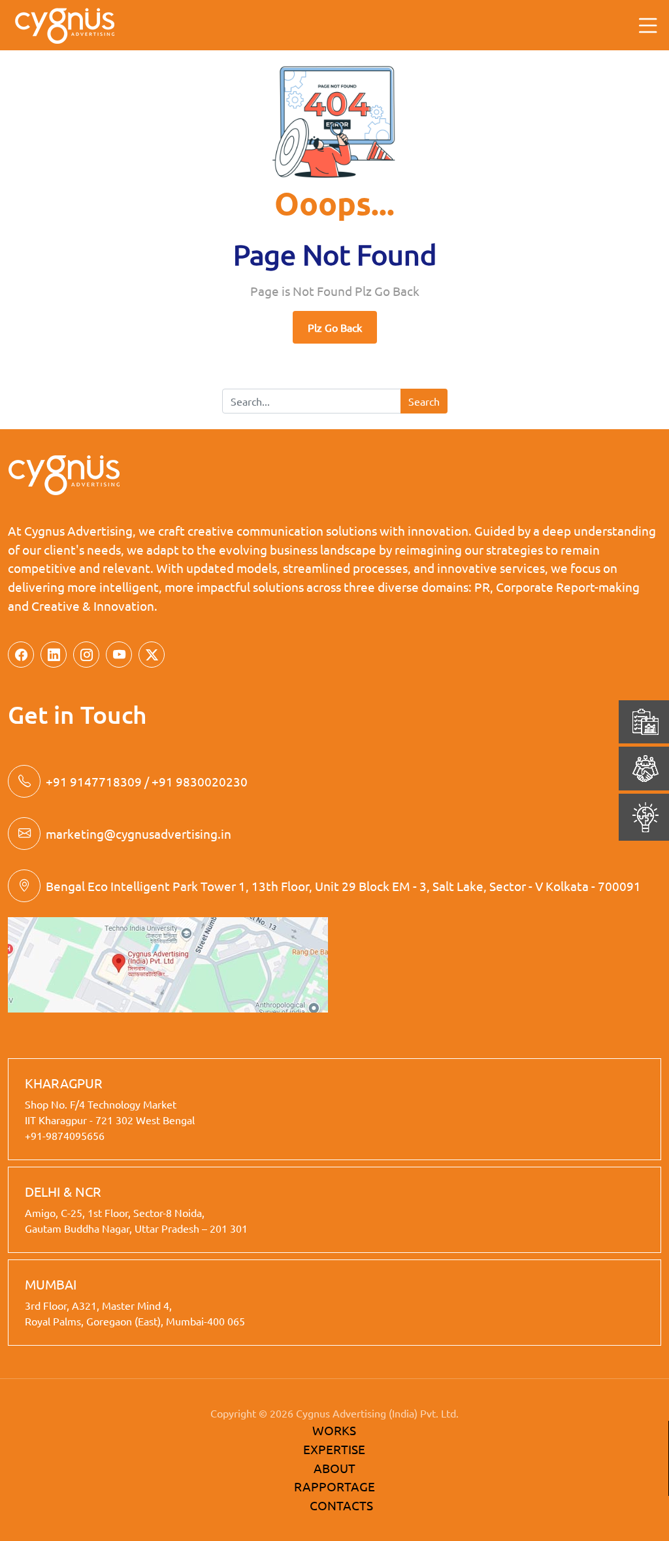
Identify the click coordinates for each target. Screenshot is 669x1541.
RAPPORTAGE (334, 1486)
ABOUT (334, 1468)
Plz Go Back (335, 327)
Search (424, 401)
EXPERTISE (334, 1449)
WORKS (334, 1430)
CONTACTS (341, 1505)
